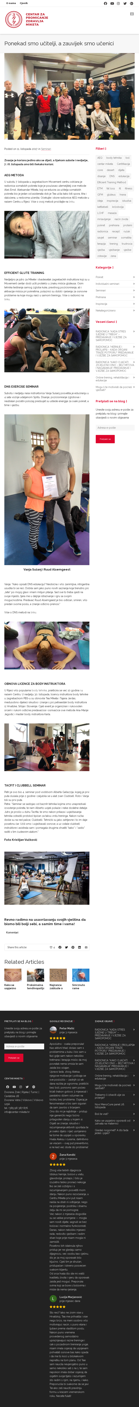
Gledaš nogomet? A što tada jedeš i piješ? (111, 1153)
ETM (100, 188)
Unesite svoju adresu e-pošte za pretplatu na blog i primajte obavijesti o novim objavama (114, 413)
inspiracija (112, 200)
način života (121, 219)
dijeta (121, 170)
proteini (127, 225)
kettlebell (102, 206)
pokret (101, 225)
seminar (112, 237)
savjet (100, 237)
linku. (34, 596)
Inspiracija (101, 303)
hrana (123, 194)
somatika (126, 237)
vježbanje (114, 249)
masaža (112, 213)
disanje (101, 176)
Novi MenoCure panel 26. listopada (110, 1127)
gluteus (111, 194)
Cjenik (24, 3)
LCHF (100, 213)
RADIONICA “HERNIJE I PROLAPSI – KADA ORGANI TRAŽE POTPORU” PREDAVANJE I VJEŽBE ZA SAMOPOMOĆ (115, 351)
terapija (101, 243)
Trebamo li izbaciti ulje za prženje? (110, 1117)
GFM (100, 194)
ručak (127, 231)
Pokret (99, 277)
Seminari (46, 149)
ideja (100, 200)
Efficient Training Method (111, 182)
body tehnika (39, 711)
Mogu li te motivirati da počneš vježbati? (114, 388)
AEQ (99, 157)
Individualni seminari (107, 283)
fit (120, 188)
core (100, 170)
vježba (101, 249)
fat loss (111, 188)
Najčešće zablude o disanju (56, 1009)
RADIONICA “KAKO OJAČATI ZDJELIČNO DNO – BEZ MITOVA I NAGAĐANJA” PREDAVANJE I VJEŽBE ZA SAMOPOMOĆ (115, 366)
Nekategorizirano (106, 310)
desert (110, 170)
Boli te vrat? (101, 1135)
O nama (11, 3)
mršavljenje (104, 219)
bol (128, 157)
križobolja (118, 206)
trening (114, 243)
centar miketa (105, 163)
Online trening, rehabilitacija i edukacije (112, 379)
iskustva (126, 200)
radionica (102, 231)
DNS (112, 176)
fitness (128, 188)
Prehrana (101, 297)
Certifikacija (123, 163)
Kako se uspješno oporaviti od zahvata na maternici (112, 1143)
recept (116, 231)
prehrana (114, 225)
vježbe (127, 249)
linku (71, 201)
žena (113, 256)
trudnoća (127, 243)
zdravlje (102, 256)
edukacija (124, 176)
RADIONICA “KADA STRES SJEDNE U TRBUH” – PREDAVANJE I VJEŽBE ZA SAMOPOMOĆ (111, 336)
